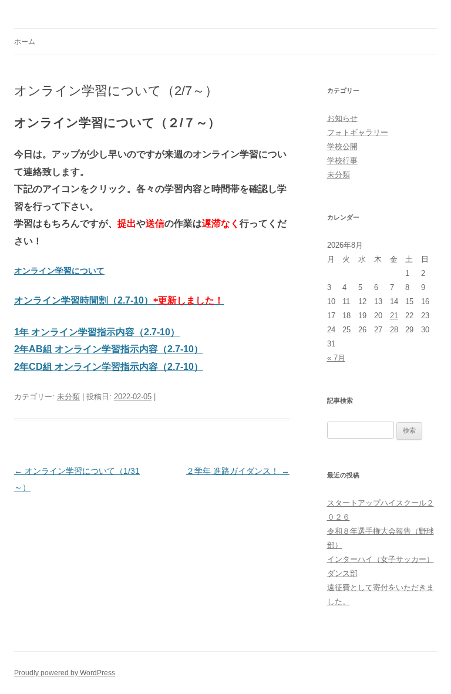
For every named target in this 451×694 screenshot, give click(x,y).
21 (394, 315)
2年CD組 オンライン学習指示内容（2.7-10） (108, 367)
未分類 (68, 396)
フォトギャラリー (357, 132)
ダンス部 (342, 573)
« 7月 (336, 357)
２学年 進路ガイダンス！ (238, 471)
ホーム (24, 42)
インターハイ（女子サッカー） (380, 559)
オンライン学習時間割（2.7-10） (119, 300)
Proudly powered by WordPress (64, 673)
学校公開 (342, 146)
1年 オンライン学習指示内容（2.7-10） (97, 332)
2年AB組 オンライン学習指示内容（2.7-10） (108, 349)
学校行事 (342, 160)
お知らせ (342, 118)
